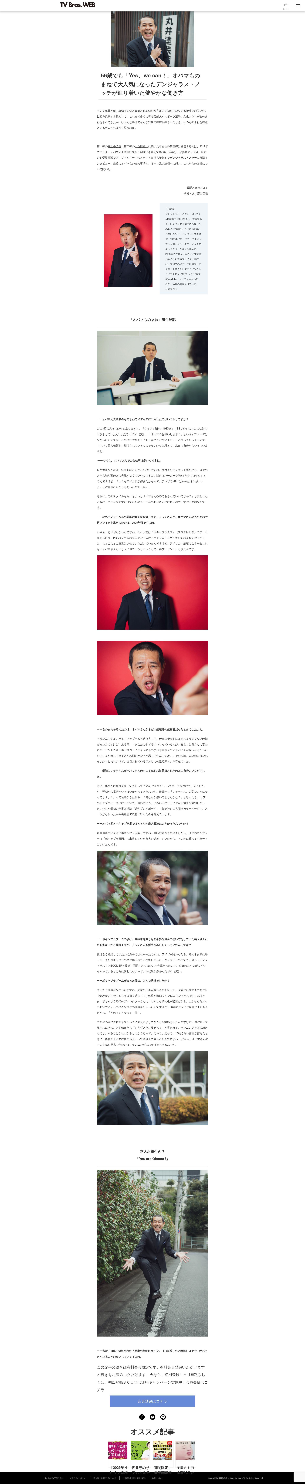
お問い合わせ (157, 1478)
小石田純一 (141, 146)
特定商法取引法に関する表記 (134, 1478)
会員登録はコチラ (152, 1400)
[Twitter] (152, 1417)
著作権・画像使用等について (105, 1478)
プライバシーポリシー (78, 1478)
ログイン (286, 9)
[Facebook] (142, 1417)
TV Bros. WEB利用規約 (54, 1478)
